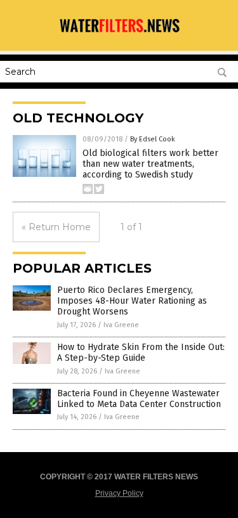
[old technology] (119, 33)
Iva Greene (121, 325)
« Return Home (56, 227)
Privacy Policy (119, 493)
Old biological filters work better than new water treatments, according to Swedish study (150, 164)
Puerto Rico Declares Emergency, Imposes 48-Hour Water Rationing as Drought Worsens (132, 301)
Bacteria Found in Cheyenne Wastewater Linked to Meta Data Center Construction (139, 399)
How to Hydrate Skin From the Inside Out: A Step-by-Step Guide (141, 352)
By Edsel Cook (152, 139)
